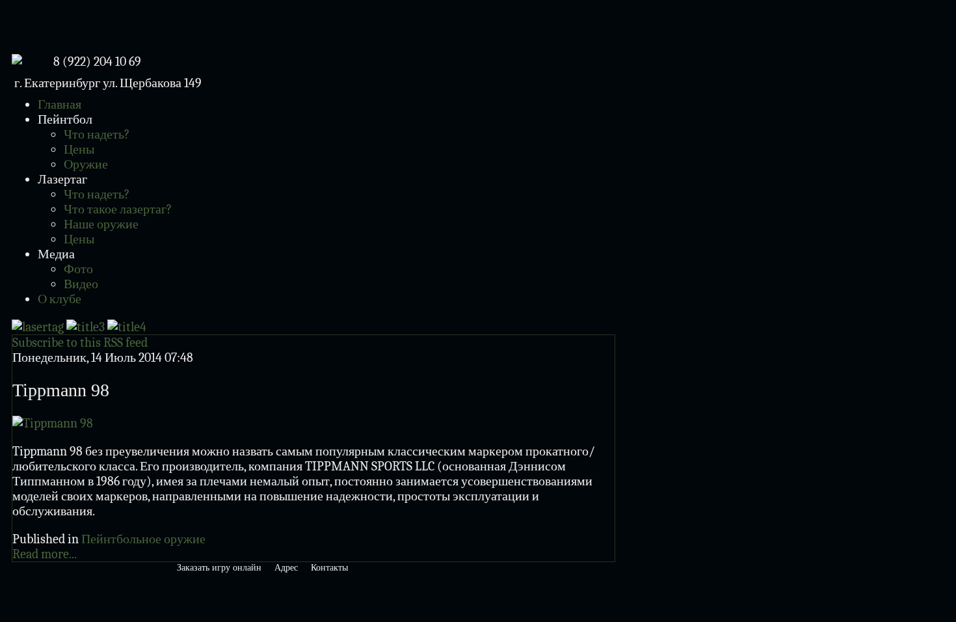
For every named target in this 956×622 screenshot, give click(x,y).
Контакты (329, 568)
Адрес (286, 568)
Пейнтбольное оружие (143, 539)
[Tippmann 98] (52, 423)
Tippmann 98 (60, 390)
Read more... (44, 554)
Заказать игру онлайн (219, 568)
